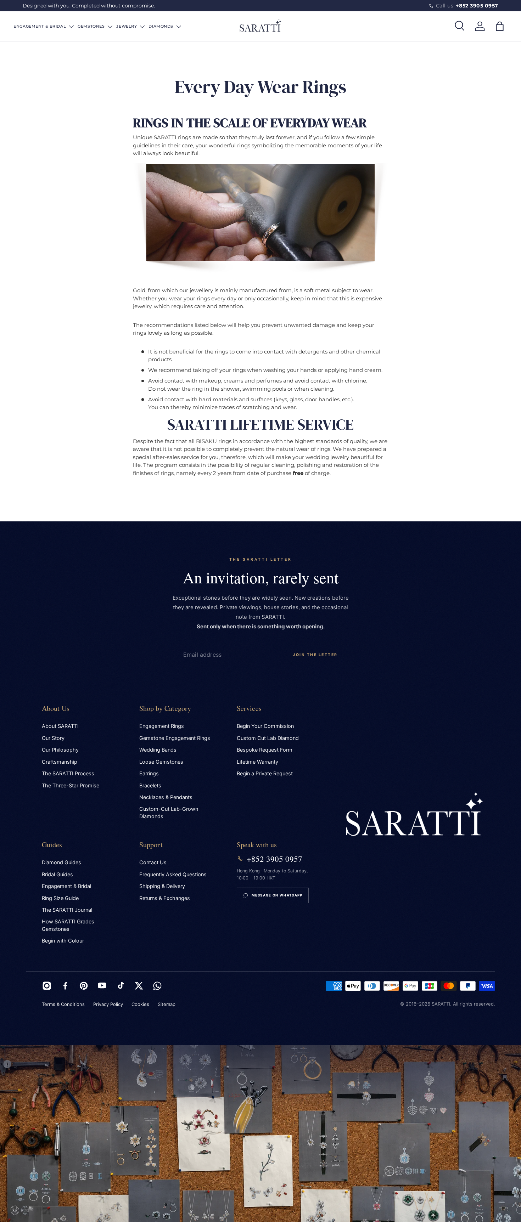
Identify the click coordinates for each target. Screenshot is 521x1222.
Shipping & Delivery (162, 886)
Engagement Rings (161, 726)
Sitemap (166, 1004)
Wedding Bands (158, 750)
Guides (52, 844)
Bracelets (150, 785)
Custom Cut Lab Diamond (268, 738)
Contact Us (153, 862)
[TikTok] (120, 986)
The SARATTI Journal (67, 910)
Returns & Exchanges (164, 898)
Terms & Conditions (63, 1004)
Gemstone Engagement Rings (174, 738)
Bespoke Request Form (264, 750)
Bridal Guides (57, 874)
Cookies (140, 1004)
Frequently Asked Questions (173, 874)
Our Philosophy (60, 750)
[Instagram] (47, 986)
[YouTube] (102, 986)
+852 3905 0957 (274, 858)
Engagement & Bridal (66, 886)
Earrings (149, 773)
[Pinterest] (84, 986)
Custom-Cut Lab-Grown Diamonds (168, 813)
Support (151, 844)
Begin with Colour (63, 941)
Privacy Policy (108, 1004)
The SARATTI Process (68, 773)
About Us (56, 708)
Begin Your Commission (265, 726)
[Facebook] (65, 986)
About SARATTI (60, 726)
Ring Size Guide (60, 898)
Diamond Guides (61, 862)
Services (249, 708)
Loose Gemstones (161, 762)
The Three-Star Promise (70, 785)
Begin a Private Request (265, 773)
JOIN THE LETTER (315, 654)
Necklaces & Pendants (165, 797)
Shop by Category (165, 708)
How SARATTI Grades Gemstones (68, 925)
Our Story (53, 738)
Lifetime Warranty (257, 762)
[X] (139, 986)
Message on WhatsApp (277, 895)
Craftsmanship (59, 762)
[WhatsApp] (157, 986)
